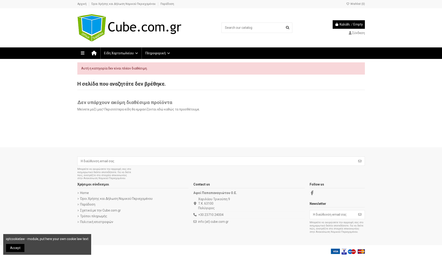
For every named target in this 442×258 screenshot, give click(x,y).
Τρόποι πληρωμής (93, 216)
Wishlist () (357, 4)
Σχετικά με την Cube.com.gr (100, 210)
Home (84, 193)
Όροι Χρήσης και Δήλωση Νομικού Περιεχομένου (123, 4)
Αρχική (82, 4)
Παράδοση (167, 4)
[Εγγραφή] (360, 161)
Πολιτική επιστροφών (96, 222)
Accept (15, 248)
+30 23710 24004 (211, 215)
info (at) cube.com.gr (213, 221)
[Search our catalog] (287, 28)
